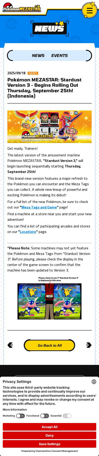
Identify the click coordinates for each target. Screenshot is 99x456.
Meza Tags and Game (39, 207)
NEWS (38, 55)
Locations (28, 231)
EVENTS (59, 55)
